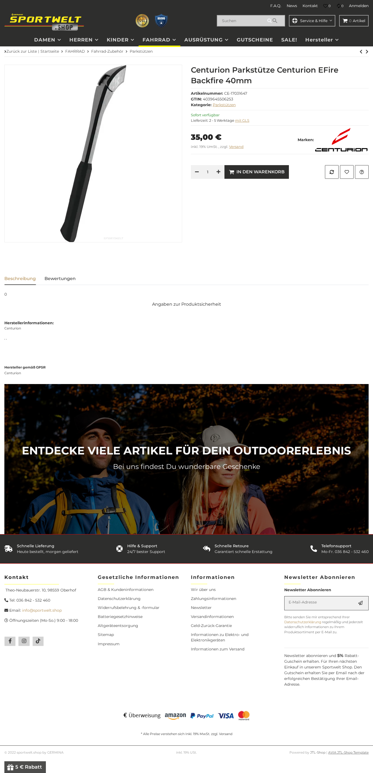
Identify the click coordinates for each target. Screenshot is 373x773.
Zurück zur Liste (21, 51)
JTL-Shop (318, 752)
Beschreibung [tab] (20, 278)
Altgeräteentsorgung (118, 625)
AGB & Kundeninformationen (125, 589)
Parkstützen (224, 104)
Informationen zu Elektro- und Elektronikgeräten (219, 637)
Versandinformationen (212, 616)
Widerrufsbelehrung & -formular (128, 607)
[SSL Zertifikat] (142, 20)
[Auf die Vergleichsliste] (332, 172)
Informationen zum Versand (217, 649)
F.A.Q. (275, 5)
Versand (236, 146)
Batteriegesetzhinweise (120, 616)
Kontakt (310, 5)
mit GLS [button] (242, 120)
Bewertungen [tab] (60, 278)
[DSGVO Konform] (161, 20)
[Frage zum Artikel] (362, 172)
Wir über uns (203, 589)
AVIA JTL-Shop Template (348, 752)
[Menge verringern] (197, 172)
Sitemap (106, 634)
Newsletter (201, 607)
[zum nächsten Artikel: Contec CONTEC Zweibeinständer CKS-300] (361, 51)
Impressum (109, 643)
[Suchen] (275, 20)
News (292, 5)
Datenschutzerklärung (119, 598)
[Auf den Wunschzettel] (347, 172)
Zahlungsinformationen (213, 598)
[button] (327, 6)
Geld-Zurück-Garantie (211, 625)
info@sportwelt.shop (42, 610)
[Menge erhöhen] (218, 172)
